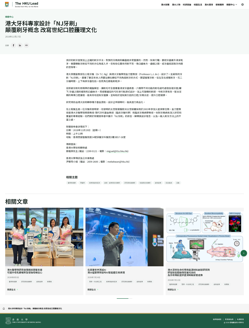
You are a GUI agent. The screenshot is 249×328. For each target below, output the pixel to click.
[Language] (242, 4)
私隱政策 (240, 319)
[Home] (4, 308)
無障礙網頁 (217, 319)
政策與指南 (229, 319)
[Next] (244, 253)
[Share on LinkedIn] (20, 45)
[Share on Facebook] (13, 45)
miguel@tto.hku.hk (117, 151)
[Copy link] (26, 45)
